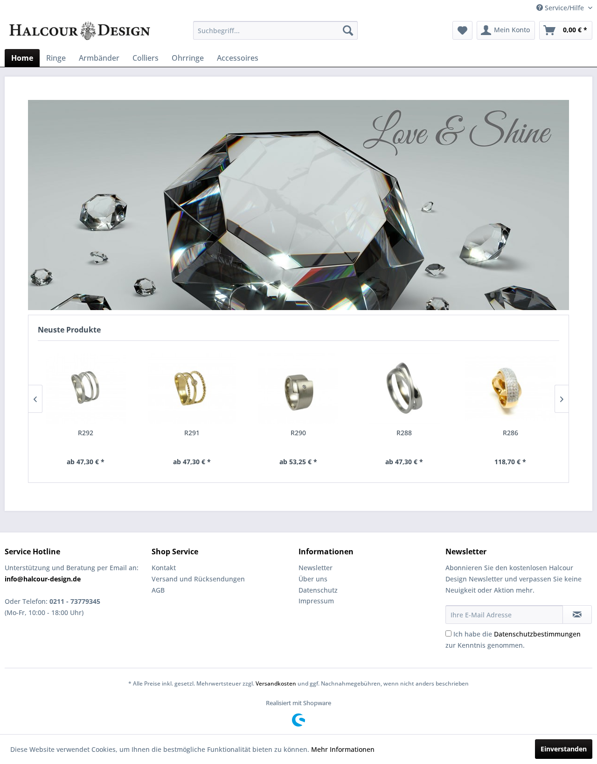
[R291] (192, 388)
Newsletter (315, 567)
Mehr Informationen (343, 749)
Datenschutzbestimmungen (537, 634)
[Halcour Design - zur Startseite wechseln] (79, 32)
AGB (158, 590)
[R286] (511, 388)
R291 (192, 432)
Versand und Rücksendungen (198, 578)
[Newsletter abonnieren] (577, 614)
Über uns (312, 578)
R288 (404, 432)
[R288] (404, 388)
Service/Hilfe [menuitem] (564, 7)
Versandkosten (276, 683)
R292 (85, 432)
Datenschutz (318, 590)
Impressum (316, 600)
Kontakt (164, 567)
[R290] (298, 388)
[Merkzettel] (462, 30)
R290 (298, 432)
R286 (510, 432)
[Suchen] (348, 30)
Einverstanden (564, 748)
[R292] (86, 388)
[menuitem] (275, 30)
